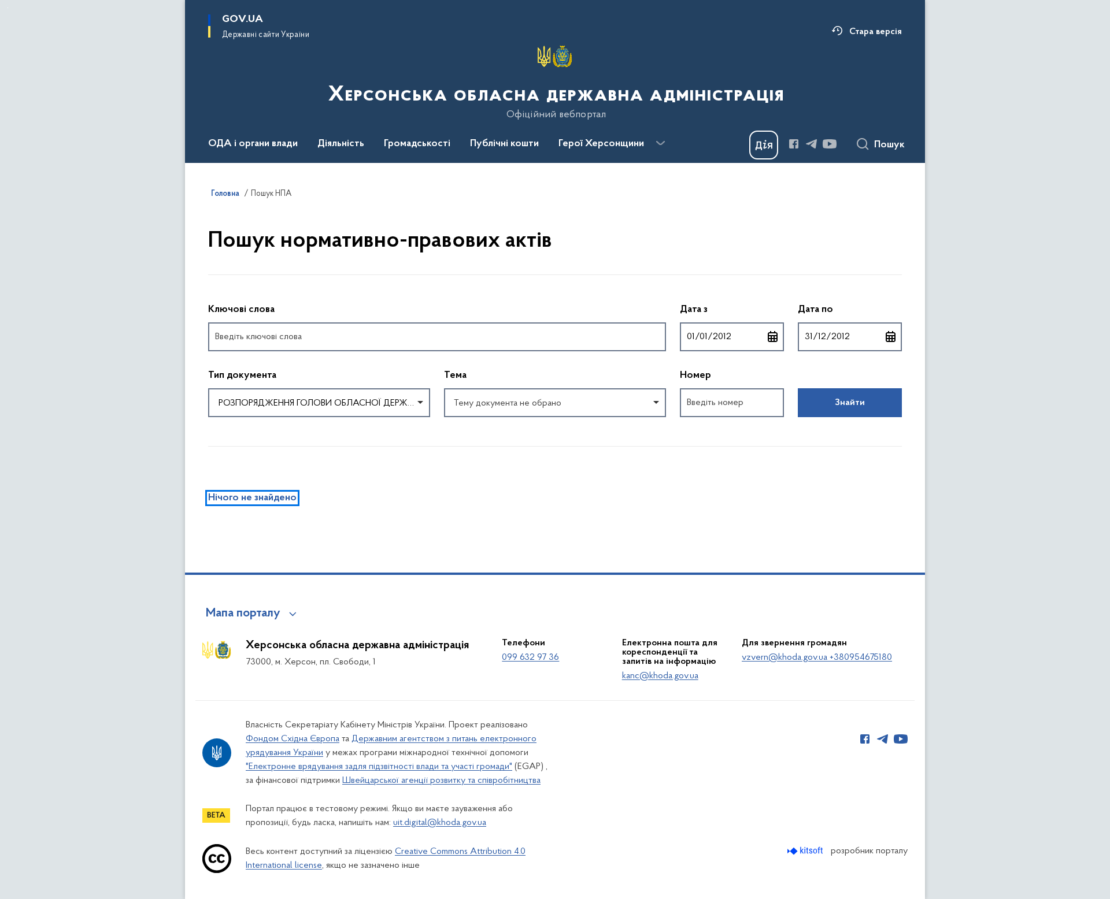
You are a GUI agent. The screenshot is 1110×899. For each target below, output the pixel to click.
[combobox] (319, 402)
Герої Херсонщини (601, 144)
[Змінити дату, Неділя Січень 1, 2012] (773, 337)
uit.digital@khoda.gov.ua (439, 822)
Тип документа (242, 375)
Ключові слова (241, 309)
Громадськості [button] (417, 144)
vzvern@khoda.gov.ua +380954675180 (817, 657)
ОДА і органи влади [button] (253, 144)
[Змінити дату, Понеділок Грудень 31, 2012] (891, 337)
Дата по (850, 309)
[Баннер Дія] (763, 145)
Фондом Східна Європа (292, 739)
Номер (695, 375)
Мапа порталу (243, 613)
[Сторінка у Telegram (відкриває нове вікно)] (812, 144)
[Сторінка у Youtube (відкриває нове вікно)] (830, 144)
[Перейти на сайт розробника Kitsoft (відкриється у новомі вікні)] (806, 850)
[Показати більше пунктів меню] (660, 143)
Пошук (889, 145)
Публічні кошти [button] (504, 144)
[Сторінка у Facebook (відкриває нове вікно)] (794, 144)
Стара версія (875, 31)
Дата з (732, 309)
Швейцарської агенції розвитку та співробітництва (441, 780)
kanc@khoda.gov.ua (660, 676)
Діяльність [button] (340, 144)
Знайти (850, 402)
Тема (455, 375)
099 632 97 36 (530, 657)
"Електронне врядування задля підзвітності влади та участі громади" (379, 766)
